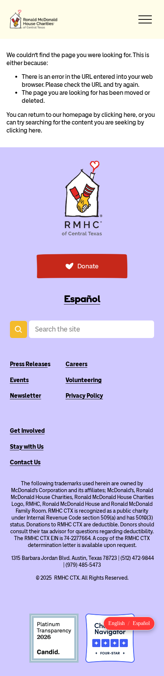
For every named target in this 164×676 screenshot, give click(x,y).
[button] (116, 623)
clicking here (118, 114)
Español (82, 299)
